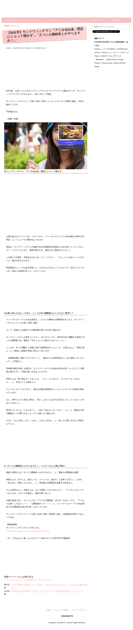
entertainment (12, 20)
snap (75, 20)
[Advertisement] (84, 10)
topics (95, 20)
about (49, 610)
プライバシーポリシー (79, 610)
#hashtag (116, 20)
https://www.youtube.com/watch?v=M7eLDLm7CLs (28, 531)
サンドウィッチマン (43, 579)
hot (54, 20)
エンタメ (32, 20)
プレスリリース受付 (61, 610)
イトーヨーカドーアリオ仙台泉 (18, 579)
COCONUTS (67, 616)
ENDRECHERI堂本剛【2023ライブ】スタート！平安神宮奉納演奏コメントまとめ (47, 591)
